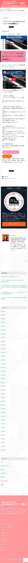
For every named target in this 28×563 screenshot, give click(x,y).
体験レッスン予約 (5, 540)
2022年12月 (3, 363)
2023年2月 (3, 356)
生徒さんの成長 (4, 480)
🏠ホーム (4, 522)
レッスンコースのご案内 (7, 527)
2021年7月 (3, 427)
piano (10, 178)
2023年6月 (3, 341)
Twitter (4, 544)
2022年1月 (3, 404)
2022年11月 (3, 367)
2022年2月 (3, 401)
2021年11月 (3, 412)
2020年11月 (3, 449)
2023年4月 (3, 348)
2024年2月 (3, 326)
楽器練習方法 (4, 473)
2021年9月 (3, 419)
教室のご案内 (7, 156)
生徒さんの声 (4, 532)
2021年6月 (3, 431)
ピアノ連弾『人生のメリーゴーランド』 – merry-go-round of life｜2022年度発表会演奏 (14, 293)
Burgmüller (6, 178)
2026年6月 (3, 311)
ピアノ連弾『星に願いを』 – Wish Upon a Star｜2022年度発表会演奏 (14, 298)
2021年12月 (3, 408)
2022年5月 (3, 389)
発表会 (2, 484)
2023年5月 (3, 344)
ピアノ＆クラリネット (5, 465)
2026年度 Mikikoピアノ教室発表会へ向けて (10, 276)
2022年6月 (3, 386)
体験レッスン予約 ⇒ (14, 224)
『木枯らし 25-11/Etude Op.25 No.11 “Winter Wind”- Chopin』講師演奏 (12, 281)
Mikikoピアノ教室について (7, 524)
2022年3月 (3, 397)
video (14, 178)
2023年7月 (3, 337)
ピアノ (2, 462)
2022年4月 (3, 393)
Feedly (3, 549)
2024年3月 (3, 322)
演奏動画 (6, 176)
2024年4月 (3, 318)
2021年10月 (3, 416)
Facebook (4, 547)
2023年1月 (3, 359)
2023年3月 (3, 352)
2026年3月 (3, 314)
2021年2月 (3, 446)
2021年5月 (3, 434)
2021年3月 (3, 442)
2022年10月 (3, 371)
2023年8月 (3, 333)
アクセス (4, 537)
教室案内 (3, 469)
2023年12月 (3, 329)
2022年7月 (3, 382)
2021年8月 (3, 423)
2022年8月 (3, 378)
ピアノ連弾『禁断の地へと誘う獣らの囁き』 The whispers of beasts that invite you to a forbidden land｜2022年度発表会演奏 (14, 287)
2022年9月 (3, 374)
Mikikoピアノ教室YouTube (8, 65)
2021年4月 (3, 438)
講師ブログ (4, 535)
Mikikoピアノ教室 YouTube (11, 152)
